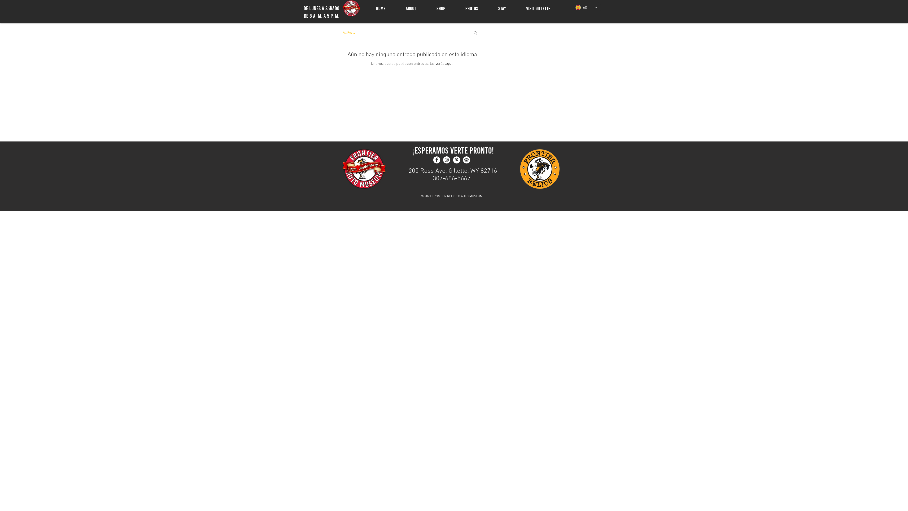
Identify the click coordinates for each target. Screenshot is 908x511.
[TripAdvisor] (466, 159)
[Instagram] (446, 159)
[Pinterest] (456, 159)
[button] (475, 33)
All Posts (349, 33)
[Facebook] (436, 159)
